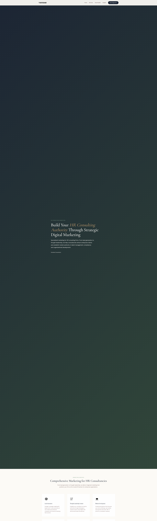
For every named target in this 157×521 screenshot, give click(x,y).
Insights (104, 2)
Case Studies (98, 2)
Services (91, 2)
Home (85, 2)
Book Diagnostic (113, 2)
